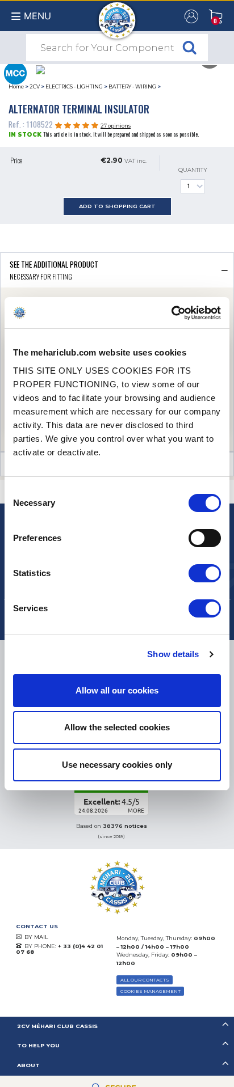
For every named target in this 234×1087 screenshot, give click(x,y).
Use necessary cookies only (117, 764)
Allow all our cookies (117, 690)
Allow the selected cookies (117, 727)
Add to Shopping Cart (117, 206)
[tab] (117, 269)
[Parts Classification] (15, 72)
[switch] (205, 538)
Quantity (192, 170)
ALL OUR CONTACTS (144, 980)
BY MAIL (36, 937)
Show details (173, 654)
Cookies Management (150, 991)
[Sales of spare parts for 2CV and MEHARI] (117, 14)
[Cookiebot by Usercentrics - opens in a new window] (171, 313)
